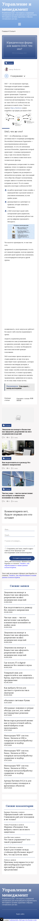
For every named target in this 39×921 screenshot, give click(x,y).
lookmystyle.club (15, 920)
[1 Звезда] (31, 398)
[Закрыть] (1, 919)
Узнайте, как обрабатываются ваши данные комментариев (16, 565)
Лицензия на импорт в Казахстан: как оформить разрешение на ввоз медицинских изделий (16, 596)
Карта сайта (20, 914)
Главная (5, 31)
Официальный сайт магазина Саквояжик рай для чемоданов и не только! (19, 817)
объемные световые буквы (17, 700)
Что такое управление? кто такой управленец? (17, 840)
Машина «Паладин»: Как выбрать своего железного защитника (17, 829)
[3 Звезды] (17, 400)
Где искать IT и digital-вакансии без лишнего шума (18, 663)
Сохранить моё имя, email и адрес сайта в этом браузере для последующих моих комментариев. (18, 551)
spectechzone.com (29, 920)
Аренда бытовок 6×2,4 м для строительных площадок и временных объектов (17, 783)
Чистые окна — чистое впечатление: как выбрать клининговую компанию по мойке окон (17, 621)
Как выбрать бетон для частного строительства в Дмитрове (16, 690)
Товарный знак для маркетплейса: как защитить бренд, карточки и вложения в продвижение (19, 676)
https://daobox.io (16, 108)
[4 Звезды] (19, 400)
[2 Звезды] (32, 398)
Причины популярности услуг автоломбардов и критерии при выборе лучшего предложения (19, 866)
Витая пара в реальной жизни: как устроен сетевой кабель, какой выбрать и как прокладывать (18, 724)
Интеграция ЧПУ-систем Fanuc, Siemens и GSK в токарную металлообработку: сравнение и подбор (18, 739)
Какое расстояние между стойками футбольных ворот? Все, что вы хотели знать (18, 852)
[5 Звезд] (20, 400)
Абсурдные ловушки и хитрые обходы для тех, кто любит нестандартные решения (19, 710)
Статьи (11, 31)
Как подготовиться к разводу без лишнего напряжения (18, 608)
